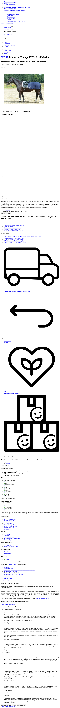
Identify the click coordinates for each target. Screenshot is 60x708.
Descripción (5, 199)
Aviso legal (6, 567)
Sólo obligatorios (10, 601)
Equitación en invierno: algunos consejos (14, 225)
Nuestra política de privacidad (8, 604)
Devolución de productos (10, 524)
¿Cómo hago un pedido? (10, 519)
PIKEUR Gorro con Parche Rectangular (14, 241)
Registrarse (6, 535)
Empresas (6, 529)
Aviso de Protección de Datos (42, 598)
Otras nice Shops (8, 578)
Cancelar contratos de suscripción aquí (13, 574)
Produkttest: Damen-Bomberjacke (12, 229)
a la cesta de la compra (9, 4)
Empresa (6, 576)
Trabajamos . (15, 10)
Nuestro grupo (7, 553)
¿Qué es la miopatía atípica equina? (12, 228)
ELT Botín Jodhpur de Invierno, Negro (13, 239)
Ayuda (5, 12)
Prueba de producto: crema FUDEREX (13, 230)
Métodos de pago (11, 18)
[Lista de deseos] (5, 37)
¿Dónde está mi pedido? (13, 14)
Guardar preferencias (6, 705)
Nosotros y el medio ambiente (11, 546)
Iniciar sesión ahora (8, 29)
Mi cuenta (6, 522)
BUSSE (5, 57)
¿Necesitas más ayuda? (9, 527)
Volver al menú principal (10, 2)
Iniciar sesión (7, 534)
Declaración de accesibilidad (11, 571)
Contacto (9, 19)
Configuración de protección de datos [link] (13, 572)
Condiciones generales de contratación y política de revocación (19, 570)
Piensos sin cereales (8, 226)
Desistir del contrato (5, 581)
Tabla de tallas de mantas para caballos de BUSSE (14, 211)
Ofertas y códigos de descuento (11, 526)
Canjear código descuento (10, 539)
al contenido (7, 3)
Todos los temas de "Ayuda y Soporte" (16, 21)
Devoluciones (10, 15)
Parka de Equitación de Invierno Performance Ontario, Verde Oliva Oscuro (22, 236)
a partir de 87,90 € (17, 7)
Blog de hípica (7, 545)
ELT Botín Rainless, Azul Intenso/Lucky (14, 238)
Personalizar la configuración (21, 601)
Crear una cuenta (8, 34)
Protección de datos (8, 568)
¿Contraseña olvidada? (9, 537)
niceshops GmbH (12, 564)
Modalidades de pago (9, 520)
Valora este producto (6, 213)
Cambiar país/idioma (17, 562)
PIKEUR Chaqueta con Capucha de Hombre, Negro (17, 242)
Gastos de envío (11, 17)
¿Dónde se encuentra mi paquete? (12, 538)
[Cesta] (31, 39)
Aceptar (3, 601)
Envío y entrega (8, 523)
